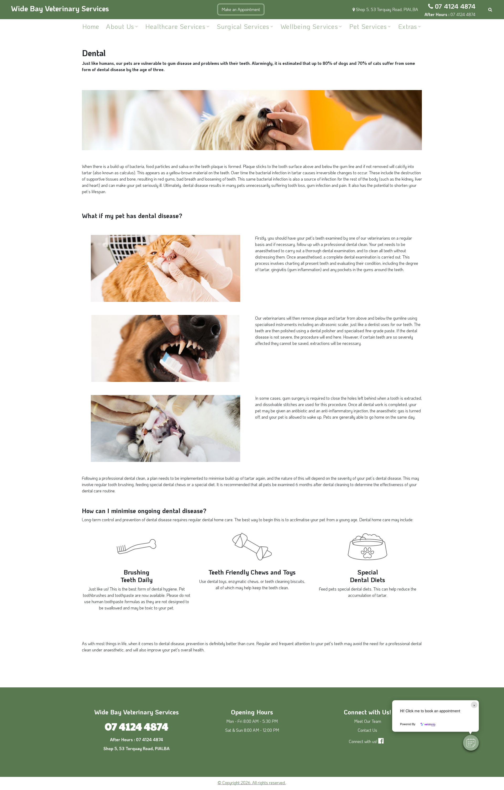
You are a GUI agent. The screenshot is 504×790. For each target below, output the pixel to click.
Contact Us (367, 730)
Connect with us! (363, 741)
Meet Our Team (367, 721)
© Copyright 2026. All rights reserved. (252, 782)
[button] (471, 743)
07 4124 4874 (455, 6)
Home (90, 26)
